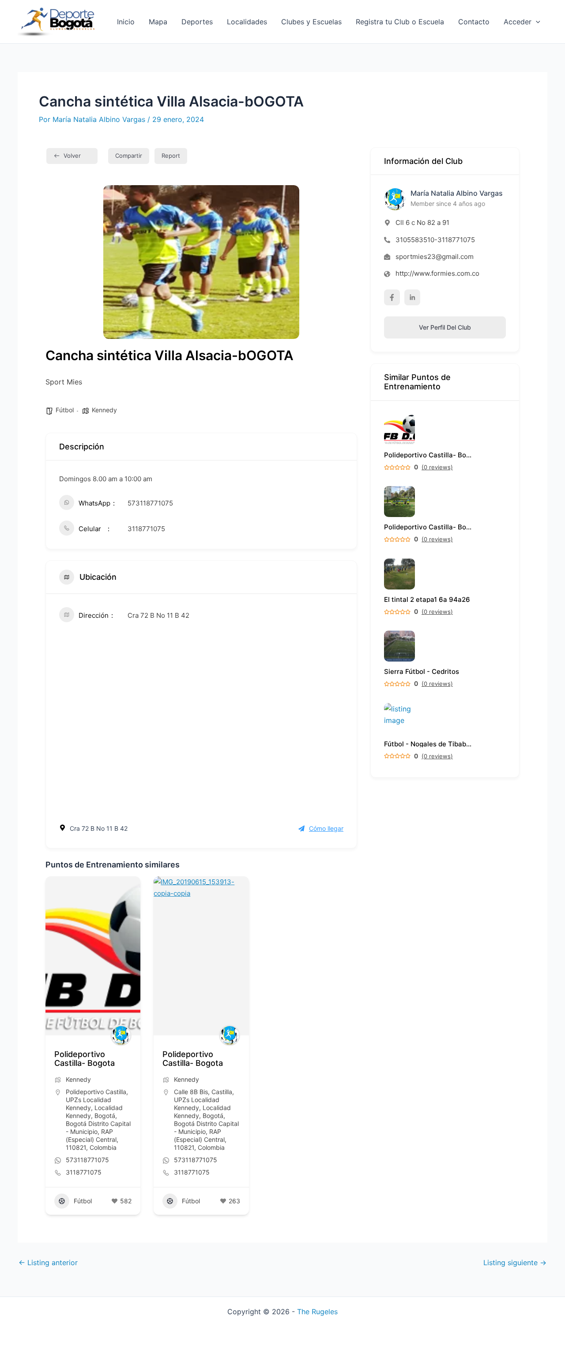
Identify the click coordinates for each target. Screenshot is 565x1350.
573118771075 (150, 503)
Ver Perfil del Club (445, 327)
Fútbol (65, 410)
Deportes (197, 21)
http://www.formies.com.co (437, 273)
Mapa (158, 21)
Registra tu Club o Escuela (400, 21)
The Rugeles (317, 1311)
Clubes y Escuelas (311, 21)
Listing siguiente (514, 1262)
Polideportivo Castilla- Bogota (84, 1059)
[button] (535, 21)
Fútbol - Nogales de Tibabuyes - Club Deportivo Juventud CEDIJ (428, 744)
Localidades (247, 21)
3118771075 (146, 529)
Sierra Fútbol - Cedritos (421, 671)
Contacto (474, 21)
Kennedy (104, 410)
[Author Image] (121, 1035)
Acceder (517, 21)
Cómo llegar (326, 828)
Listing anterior (48, 1262)
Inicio (126, 21)
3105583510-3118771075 (435, 240)
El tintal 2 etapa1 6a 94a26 (427, 599)
